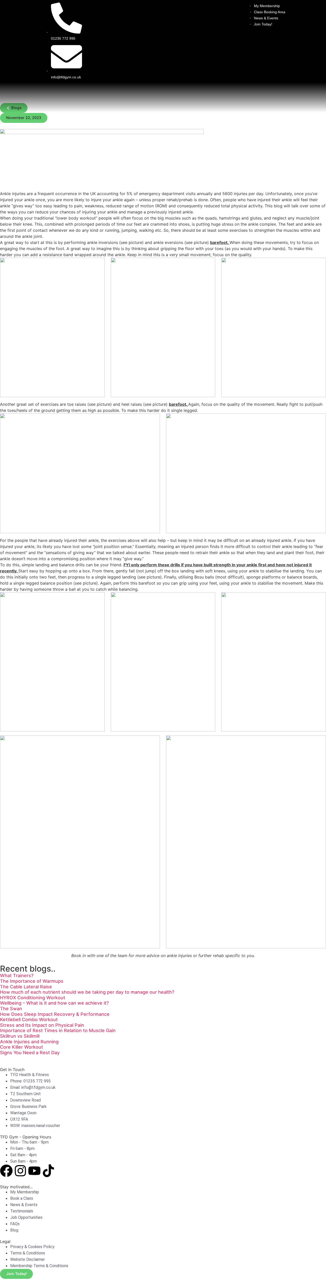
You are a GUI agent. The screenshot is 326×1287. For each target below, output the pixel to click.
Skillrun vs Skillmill (19, 1036)
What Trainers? (16, 975)
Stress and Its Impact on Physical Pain (42, 1025)
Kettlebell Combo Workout (29, 1019)
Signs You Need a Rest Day (30, 1052)
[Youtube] (34, 1170)
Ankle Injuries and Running (29, 1041)
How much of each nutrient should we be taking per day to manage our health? (87, 992)
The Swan (11, 1008)
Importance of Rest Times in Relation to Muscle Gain (58, 1030)
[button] (23, 118)
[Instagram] (20, 1170)
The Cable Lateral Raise (26, 986)
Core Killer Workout (21, 1047)
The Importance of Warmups (31, 981)
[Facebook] (6, 1170)
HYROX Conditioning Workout (32, 997)
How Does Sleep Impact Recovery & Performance (55, 1014)
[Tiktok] (48, 1170)
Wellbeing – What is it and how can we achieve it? (54, 1003)
